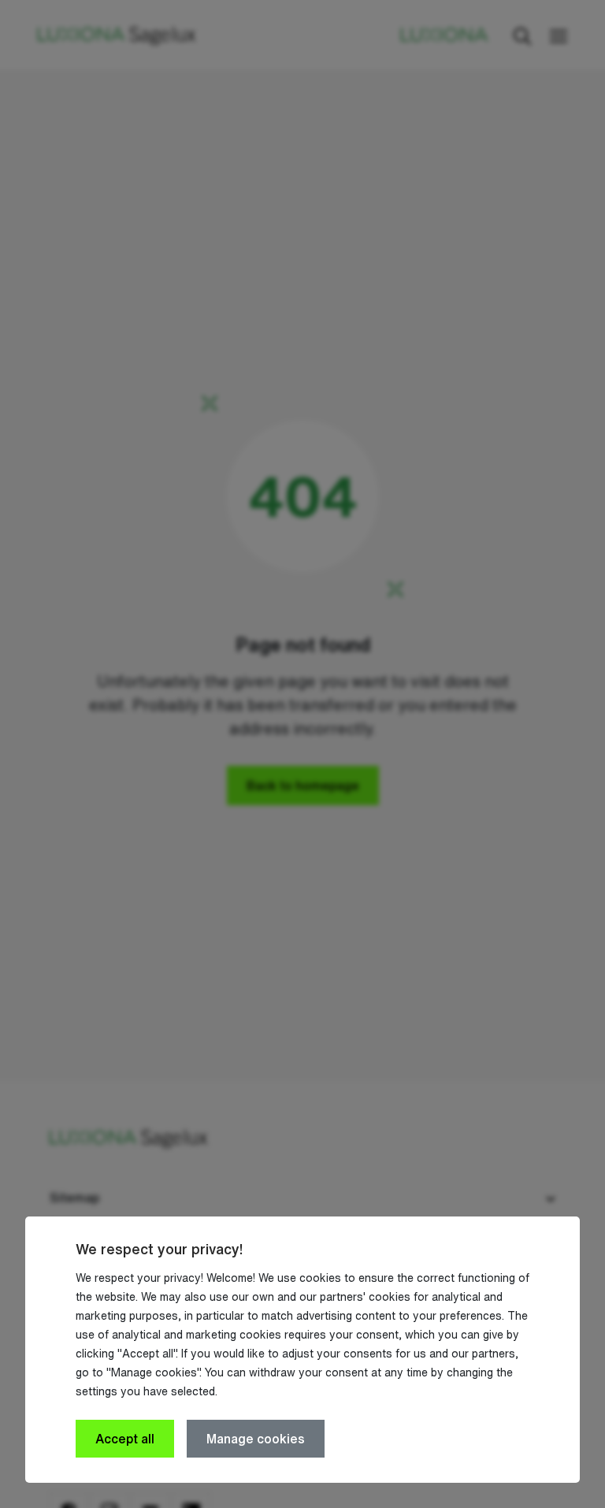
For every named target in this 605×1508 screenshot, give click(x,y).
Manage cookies (255, 1438)
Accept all (124, 1438)
